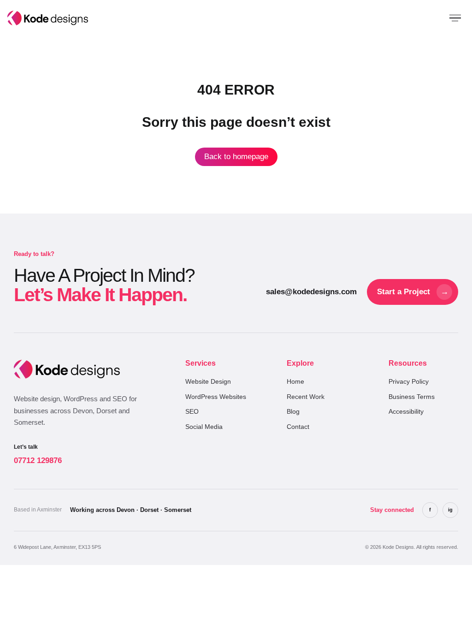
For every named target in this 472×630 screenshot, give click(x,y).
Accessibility (406, 411)
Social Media (204, 426)
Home (295, 381)
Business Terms (412, 396)
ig (450, 509)
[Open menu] (455, 18)
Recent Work (305, 396)
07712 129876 (38, 454)
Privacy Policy (409, 381)
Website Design (208, 381)
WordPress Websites (215, 396)
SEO (192, 411)
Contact (298, 426)
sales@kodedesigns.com (311, 291)
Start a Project (412, 291)
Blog (293, 411)
